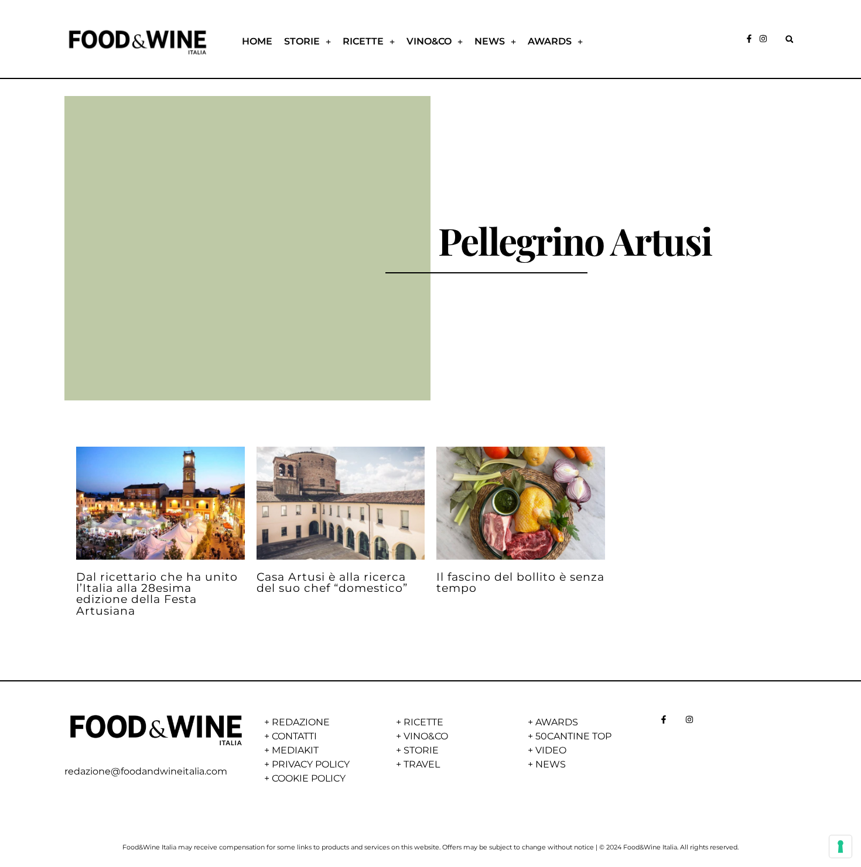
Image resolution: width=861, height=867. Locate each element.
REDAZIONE (301, 722)
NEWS (489, 41)
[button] (789, 39)
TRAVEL (422, 764)
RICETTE (363, 41)
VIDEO (550, 750)
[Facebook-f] (749, 39)
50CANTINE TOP (573, 736)
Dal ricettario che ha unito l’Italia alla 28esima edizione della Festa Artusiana (157, 594)
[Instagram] (763, 39)
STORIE (302, 41)
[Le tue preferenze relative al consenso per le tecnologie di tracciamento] (840, 846)
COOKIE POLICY (309, 778)
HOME (257, 41)
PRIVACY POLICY (311, 764)
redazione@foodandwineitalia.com (145, 771)
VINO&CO (429, 41)
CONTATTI (294, 736)
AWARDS (550, 41)
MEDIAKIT (295, 750)
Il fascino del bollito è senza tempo (520, 582)
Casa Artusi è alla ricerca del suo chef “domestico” (332, 582)
